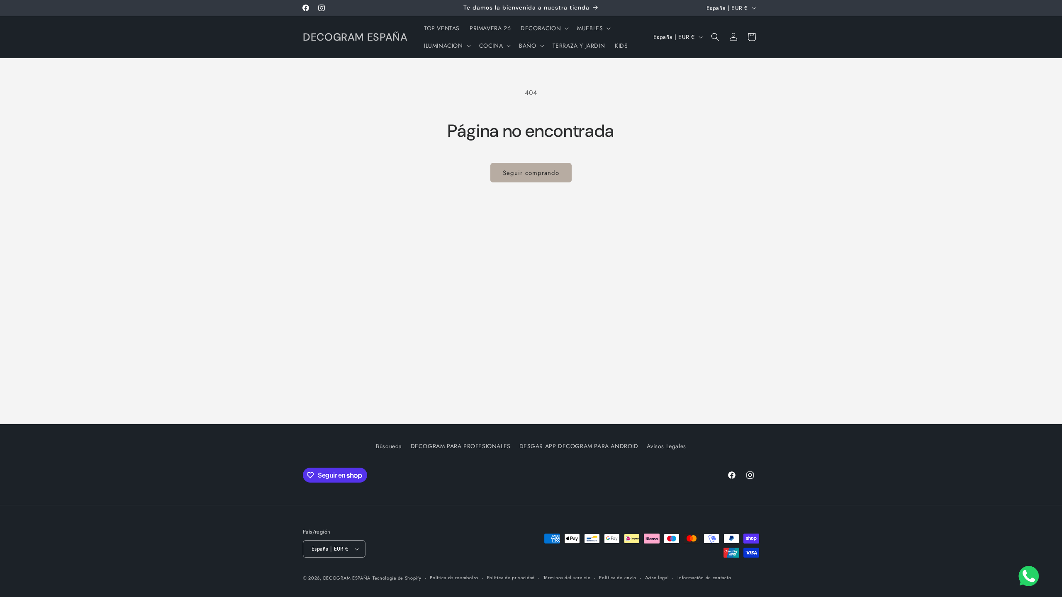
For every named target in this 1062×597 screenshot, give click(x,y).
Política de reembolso (454, 577)
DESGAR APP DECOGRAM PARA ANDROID (578, 446)
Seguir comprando (531, 172)
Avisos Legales (666, 446)
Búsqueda (389, 446)
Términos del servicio (567, 577)
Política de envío (617, 577)
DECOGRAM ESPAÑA (347, 578)
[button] (544, 28)
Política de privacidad (511, 577)
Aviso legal (657, 577)
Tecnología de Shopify (397, 578)
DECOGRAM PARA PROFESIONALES (461, 446)
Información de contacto (704, 577)
